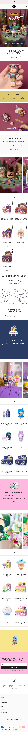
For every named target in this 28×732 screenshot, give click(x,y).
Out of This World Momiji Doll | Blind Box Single (7, 424)
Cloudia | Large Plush (7, 621)
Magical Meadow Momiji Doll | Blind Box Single (7, 575)
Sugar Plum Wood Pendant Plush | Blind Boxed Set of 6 (7, 268)
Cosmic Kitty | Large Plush (21, 423)
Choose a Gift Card (10, 1)
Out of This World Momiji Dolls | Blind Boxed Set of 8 (21, 471)
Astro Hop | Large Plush (21, 446)
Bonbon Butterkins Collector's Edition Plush (21, 243)
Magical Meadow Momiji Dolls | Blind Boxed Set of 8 (21, 598)
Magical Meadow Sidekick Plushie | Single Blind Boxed (7, 598)
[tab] (14, 197)
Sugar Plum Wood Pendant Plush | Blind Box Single (7, 243)
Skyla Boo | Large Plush (21, 574)
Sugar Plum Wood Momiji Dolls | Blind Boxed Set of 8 (21, 219)
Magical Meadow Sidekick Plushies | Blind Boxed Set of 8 (21, 622)
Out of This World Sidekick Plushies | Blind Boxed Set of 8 (7, 471)
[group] (14, 28)
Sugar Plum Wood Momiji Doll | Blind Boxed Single (7, 219)
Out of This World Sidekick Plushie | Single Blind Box (7, 447)
